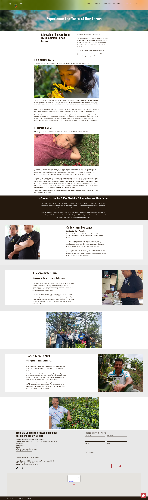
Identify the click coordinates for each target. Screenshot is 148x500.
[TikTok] (17, 468)
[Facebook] (20, 468)
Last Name (110, 435)
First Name (88, 435)
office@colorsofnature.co (24, 451)
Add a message (89, 452)
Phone (108, 443)
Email (86, 443)
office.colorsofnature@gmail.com (26, 449)
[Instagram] (22, 468)
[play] (94, 96)
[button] (66, 81)
